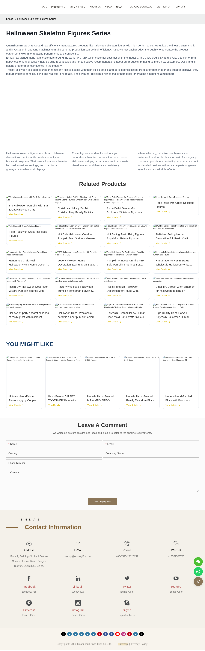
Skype (127, 610)
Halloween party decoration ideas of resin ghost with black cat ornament (29, 315)
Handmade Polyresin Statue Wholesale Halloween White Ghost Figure (172, 263)
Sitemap (123, 644)
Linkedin (77, 586)
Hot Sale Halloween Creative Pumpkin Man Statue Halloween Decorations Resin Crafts (77, 236)
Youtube (176, 586)
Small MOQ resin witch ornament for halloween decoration (175, 288)
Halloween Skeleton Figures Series (36, 19)
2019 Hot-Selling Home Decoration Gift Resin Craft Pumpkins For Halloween (172, 236)
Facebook (29, 586)
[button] (184, 7)
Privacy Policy (139, 644)
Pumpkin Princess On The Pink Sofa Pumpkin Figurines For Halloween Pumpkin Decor (125, 263)
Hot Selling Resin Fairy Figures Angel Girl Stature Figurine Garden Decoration (125, 236)
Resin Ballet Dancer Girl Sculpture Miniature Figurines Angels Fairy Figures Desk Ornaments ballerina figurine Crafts (124, 210)
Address (29, 550)
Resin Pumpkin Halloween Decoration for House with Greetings (122, 289)
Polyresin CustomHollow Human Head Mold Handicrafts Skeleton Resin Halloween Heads (126, 315)
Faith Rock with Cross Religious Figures (28, 233)
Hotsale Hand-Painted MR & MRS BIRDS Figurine (100, 398)
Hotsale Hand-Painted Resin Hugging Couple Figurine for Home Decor (23, 398)
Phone (127, 550)
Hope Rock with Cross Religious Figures (175, 204)
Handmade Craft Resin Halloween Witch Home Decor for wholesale (29, 263)
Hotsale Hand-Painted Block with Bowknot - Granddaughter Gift (178, 398)
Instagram (78, 610)
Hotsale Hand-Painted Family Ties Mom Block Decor (140, 398)
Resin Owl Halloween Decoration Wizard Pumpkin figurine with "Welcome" (28, 289)
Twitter (127, 586)
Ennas (9, 19)
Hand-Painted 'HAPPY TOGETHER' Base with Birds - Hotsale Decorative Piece (62, 398)
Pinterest (29, 610)
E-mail (78, 550)
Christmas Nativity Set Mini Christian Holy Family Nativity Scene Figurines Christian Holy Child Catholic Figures (76, 210)
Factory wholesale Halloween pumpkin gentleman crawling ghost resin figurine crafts (75, 289)
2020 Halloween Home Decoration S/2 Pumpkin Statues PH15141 (77, 263)
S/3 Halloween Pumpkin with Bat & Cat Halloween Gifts (28, 207)
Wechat (176, 550)
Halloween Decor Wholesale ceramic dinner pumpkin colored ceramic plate (77, 315)
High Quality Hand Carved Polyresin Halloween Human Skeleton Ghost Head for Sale (173, 315)
